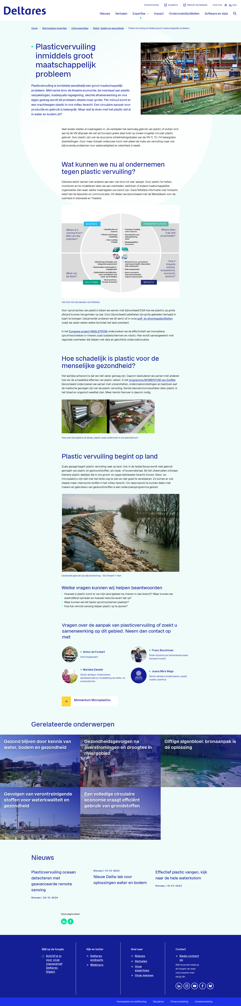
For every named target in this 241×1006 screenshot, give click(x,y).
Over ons (217, 5)
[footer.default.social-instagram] (186, 986)
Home (34, 28)
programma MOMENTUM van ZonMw (152, 380)
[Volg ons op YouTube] (194, 986)
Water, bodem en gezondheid (108, 28)
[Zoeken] (234, 13)
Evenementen (151, 5)
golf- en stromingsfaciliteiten (154, 318)
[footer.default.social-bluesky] (210, 986)
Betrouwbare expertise (54, 28)
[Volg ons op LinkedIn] (179, 986)
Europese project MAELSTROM (88, 331)
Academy (173, 5)
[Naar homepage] (25, 11)
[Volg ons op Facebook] (202, 986)
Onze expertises (79, 28)
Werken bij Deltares (197, 5)
